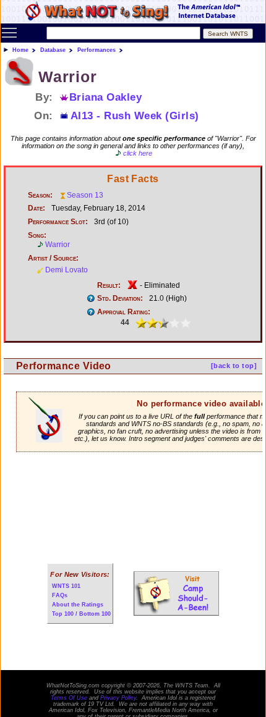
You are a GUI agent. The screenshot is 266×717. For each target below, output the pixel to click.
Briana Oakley (105, 97)
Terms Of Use (69, 698)
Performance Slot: (58, 221)
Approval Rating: (123, 312)
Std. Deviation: (120, 298)
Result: (109, 285)
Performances (96, 50)
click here (137, 153)
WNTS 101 (66, 586)
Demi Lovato (66, 270)
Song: (37, 235)
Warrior (57, 244)
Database (53, 50)
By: (44, 97)
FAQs (59, 595)
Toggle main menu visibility (9, 32)
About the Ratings (77, 605)
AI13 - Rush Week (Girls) (135, 115)
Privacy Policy (118, 698)
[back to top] (234, 365)
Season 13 (85, 195)
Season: (40, 195)
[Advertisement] (133, 492)
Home (20, 50)
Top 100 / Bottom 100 (81, 614)
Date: (36, 208)
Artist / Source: (53, 258)
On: (43, 115)
